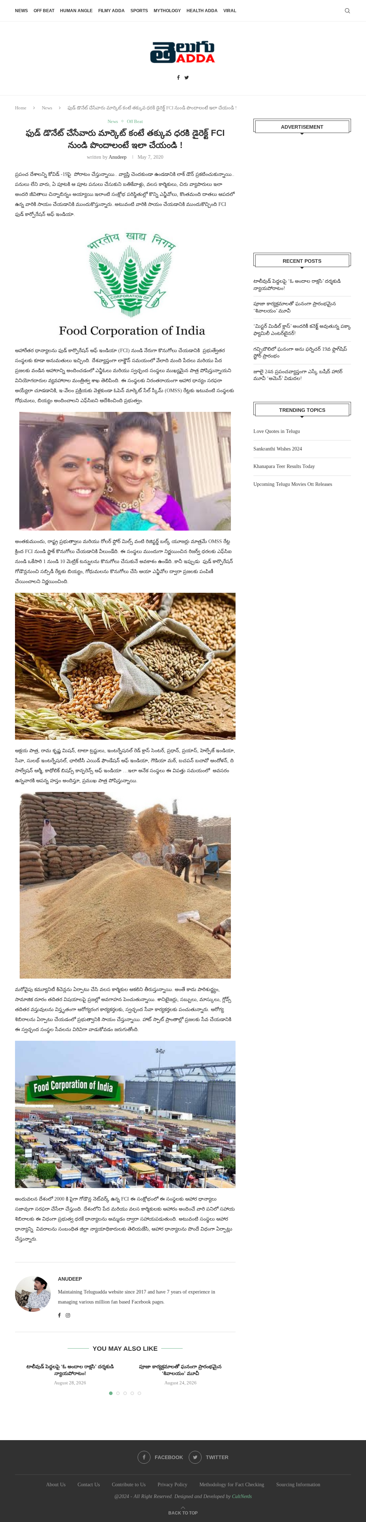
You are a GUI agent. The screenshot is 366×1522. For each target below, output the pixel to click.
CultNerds (242, 1496)
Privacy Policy (172, 1484)
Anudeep (118, 157)
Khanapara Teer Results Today (284, 466)
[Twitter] (186, 78)
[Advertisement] (302, 188)
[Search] (347, 10)
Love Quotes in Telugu (276, 431)
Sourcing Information (298, 1484)
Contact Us (89, 1484)
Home (20, 107)
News (21, 10)
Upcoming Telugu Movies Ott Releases (292, 484)
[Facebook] (178, 78)
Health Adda (202, 10)
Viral (229, 10)
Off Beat (44, 10)
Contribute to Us (128, 1484)
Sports (139, 10)
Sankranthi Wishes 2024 (277, 449)
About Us (55, 1484)
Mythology (167, 10)
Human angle (76, 10)
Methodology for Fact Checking (231, 1484)
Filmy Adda (111, 10)
